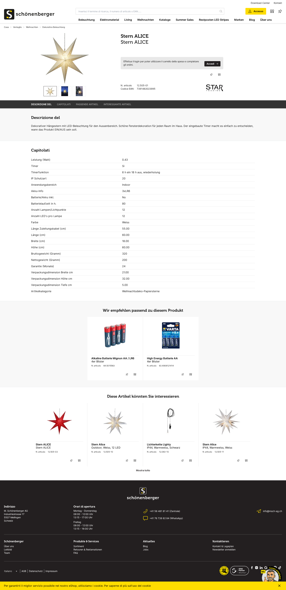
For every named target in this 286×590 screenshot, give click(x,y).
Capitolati (64, 104)
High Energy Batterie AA (162, 358)
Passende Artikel (87, 104)
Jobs (145, 549)
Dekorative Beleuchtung (53, 27)
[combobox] (147, 11)
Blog (252, 19)
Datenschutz (36, 571)
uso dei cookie (141, 585)
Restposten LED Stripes (214, 19)
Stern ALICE (43, 444)
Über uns (266, 19)
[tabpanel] (64, 58)
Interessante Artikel (117, 104)
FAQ (75, 552)
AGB (24, 571)
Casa (6, 27)
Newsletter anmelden (224, 549)
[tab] (50, 91)
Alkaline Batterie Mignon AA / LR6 (112, 358)
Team (7, 552)
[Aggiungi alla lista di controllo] (211, 74)
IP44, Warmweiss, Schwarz (163, 447)
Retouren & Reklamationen (87, 549)
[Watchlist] (280, 11)
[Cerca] (221, 11)
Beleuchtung (86, 19)
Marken (239, 19)
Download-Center (260, 2)
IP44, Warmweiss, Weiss (217, 447)
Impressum (51, 571)
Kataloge (164, 19)
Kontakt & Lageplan (223, 546)
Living (128, 19)
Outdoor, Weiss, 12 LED (105, 447)
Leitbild (8, 549)
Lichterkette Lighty (159, 444)
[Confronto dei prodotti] (272, 11)
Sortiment (78, 546)
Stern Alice (98, 444)
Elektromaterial (109, 19)
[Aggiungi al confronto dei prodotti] (219, 74)
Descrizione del (41, 104)
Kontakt (278, 2)
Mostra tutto (143, 470)
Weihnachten (145, 19)
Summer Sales (185, 19)
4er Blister (97, 361)
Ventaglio (17, 27)
